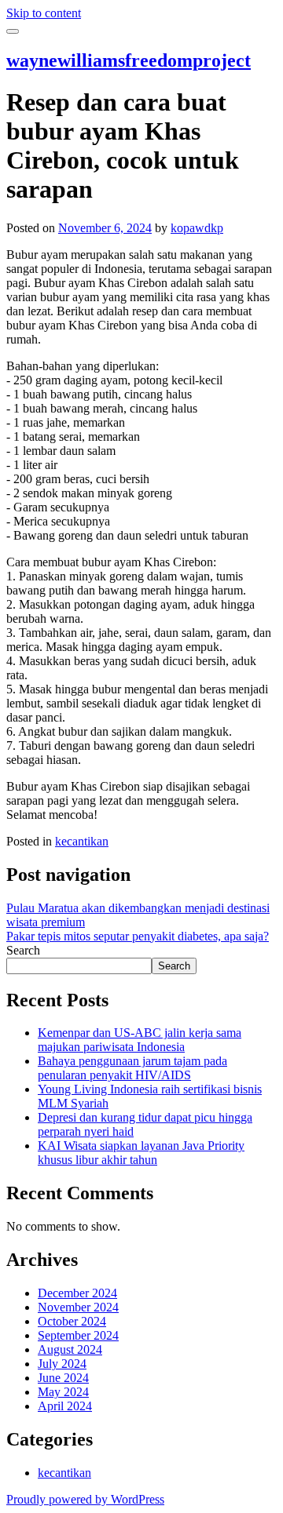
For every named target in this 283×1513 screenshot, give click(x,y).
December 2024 (77, 1293)
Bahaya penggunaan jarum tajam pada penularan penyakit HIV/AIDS (132, 1068)
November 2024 (78, 1307)
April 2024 (65, 1406)
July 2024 (62, 1363)
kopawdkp (197, 228)
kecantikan (81, 841)
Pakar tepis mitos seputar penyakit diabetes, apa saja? (137, 936)
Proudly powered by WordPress (85, 1499)
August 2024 (70, 1349)
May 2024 (63, 1391)
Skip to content (43, 13)
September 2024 (78, 1335)
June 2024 (63, 1377)
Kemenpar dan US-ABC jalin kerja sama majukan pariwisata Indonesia (139, 1039)
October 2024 (72, 1321)
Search (23, 950)
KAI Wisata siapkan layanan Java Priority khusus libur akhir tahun (141, 1152)
